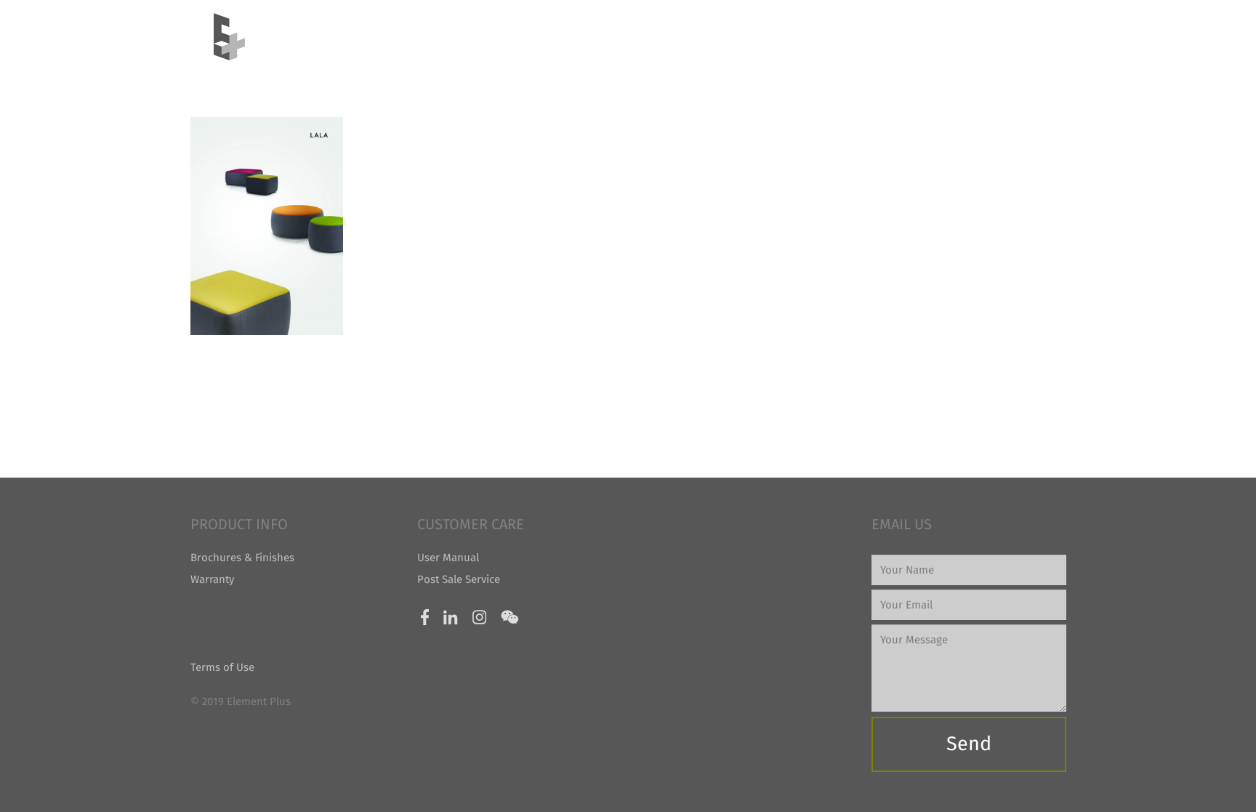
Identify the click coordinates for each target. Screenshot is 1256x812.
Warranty (212, 579)
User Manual (448, 557)
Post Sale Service (458, 579)
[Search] (1035, 36)
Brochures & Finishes (242, 557)
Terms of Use (222, 667)
